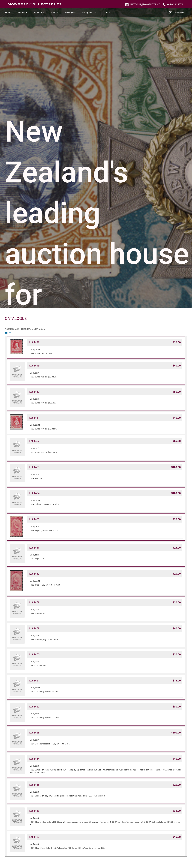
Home (7, 12)
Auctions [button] (21, 12)
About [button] (54, 12)
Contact (106, 12)
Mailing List (70, 12)
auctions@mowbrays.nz (145, 4)
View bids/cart (178, 12)
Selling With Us (89, 12)
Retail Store (39, 12)
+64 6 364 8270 (175, 4)
